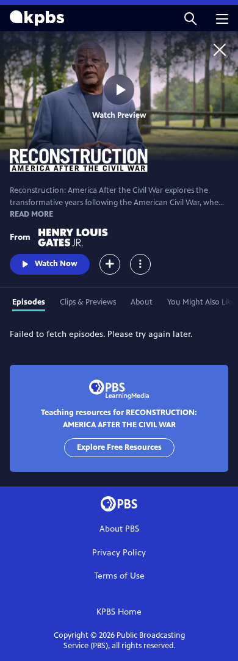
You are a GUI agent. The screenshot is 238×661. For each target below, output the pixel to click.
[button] (190, 18)
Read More (31, 214)
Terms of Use (119, 576)
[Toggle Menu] (140, 264)
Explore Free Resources (119, 447)
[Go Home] (220, 49)
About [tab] (142, 302)
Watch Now (56, 264)
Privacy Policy (119, 552)
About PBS (119, 529)
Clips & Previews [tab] (88, 302)
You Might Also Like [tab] (201, 302)
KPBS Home (119, 612)
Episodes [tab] (28, 302)
